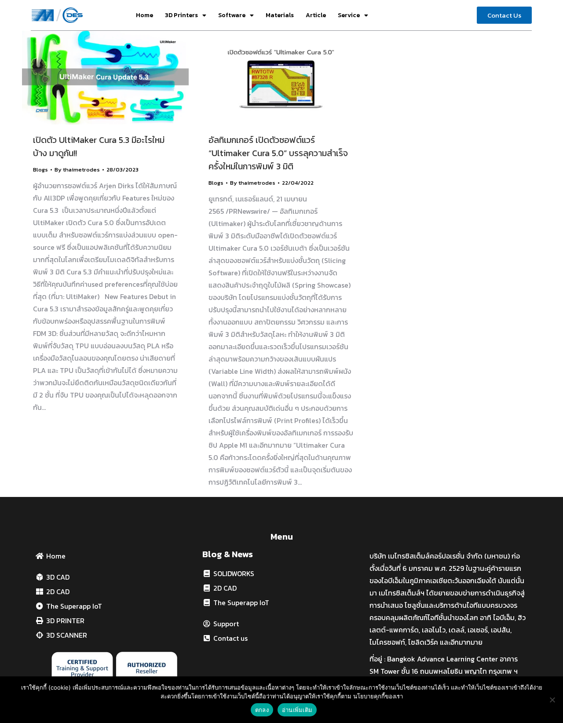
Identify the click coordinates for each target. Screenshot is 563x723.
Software (231, 15)
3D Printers (181, 15)
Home (144, 15)
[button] (504, 15)
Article (316, 15)
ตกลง (262, 709)
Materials (280, 15)
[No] (552, 699)
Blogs (40, 169)
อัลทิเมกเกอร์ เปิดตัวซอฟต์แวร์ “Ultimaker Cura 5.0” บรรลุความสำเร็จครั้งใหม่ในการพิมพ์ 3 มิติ (278, 153)
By (77, 169)
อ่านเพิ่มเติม (297, 709)
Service (349, 15)
